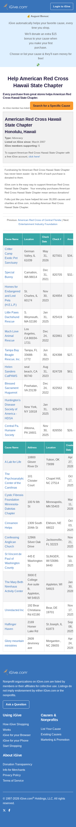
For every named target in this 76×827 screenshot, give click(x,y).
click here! (34, 156)
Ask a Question (16, 704)
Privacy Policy (12, 775)
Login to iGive (61, 6)
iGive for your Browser (17, 735)
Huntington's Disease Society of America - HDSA (13, 409)
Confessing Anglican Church (12, 542)
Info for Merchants (14, 769)
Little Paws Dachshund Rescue (12, 317)
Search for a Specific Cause (51, 105)
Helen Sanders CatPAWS (11, 371)
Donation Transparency (17, 764)
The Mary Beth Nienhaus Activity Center (14, 587)
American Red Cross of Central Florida (39, 220)
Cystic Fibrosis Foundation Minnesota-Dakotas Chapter (14, 504)
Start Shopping (12, 745)
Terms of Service (13, 780)
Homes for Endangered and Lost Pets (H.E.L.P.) (12, 295)
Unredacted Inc (14, 610)
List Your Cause (51, 728)
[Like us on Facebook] (9, 810)
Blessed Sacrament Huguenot (11, 388)
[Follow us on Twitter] (4, 810)
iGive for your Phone (15, 740)
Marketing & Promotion (55, 739)
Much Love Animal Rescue (12, 336)
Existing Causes (51, 734)
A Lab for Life (13, 461)
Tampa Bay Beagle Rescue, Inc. (12, 355)
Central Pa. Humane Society (12, 430)
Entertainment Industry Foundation (38, 224)
